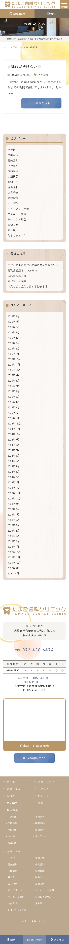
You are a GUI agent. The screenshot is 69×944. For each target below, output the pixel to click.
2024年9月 (13, 439)
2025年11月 (14, 364)
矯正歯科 (12, 842)
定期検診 (13, 176)
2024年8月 (14, 445)
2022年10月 (14, 563)
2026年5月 (14, 332)
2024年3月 (14, 471)
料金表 (11, 796)
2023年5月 (14, 525)
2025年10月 (14, 370)
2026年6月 (14, 327)
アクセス (59, 940)
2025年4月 (14, 402)
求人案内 (12, 803)
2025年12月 (14, 359)
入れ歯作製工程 (17, 276)
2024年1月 (13, 482)
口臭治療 (13, 192)
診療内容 (12, 810)
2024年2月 (14, 477)
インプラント (16, 203)
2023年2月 (14, 541)
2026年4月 (14, 338)
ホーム (11, 782)
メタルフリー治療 (18, 209)
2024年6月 (14, 455)
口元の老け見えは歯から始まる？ (28, 286)
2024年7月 (13, 450)
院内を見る (13, 789)
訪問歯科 (40, 829)
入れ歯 (11, 836)
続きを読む (43, 103)
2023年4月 (14, 530)
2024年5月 (14, 461)
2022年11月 (14, 557)
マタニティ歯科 (17, 214)
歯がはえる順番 (17, 281)
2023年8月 (14, 509)
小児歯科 (43, 74)
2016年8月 (13, 573)
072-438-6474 (34, 650)
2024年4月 (14, 466)
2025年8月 (14, 380)
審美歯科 (13, 160)
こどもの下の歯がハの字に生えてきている (33, 265)
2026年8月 (14, 316)
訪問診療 (13, 198)
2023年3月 (14, 536)
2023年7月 (13, 514)
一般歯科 (12, 816)
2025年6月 (14, 391)
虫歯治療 (13, 155)
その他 (12, 150)
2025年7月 (13, 386)
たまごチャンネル (18, 235)
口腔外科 (12, 823)
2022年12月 (14, 552)
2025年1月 (13, 418)
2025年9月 (13, 375)
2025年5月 (14, 397)
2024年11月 (14, 429)
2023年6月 (14, 520)
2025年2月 (14, 413)
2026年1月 (13, 354)
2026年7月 (13, 322)
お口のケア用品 (17, 219)
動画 (40, 803)
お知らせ (13, 225)
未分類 (12, 230)
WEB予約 (36, 940)
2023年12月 (14, 488)
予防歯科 (13, 171)
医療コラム (13, 851)
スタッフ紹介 (46, 782)
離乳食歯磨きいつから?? (22, 270)
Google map (36, 758)
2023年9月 (13, 504)
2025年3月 (14, 407)
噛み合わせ (14, 187)
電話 (12, 940)
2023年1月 (13, 546)
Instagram (19, 14)
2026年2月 (14, 348)
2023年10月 (14, 498)
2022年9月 (13, 568)
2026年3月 (14, 343)
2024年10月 (14, 434)
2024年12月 (14, 423)
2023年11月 (14, 493)
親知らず (13, 182)
